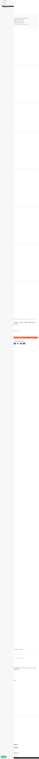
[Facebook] (19, 350)
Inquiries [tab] (20, 649)
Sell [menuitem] (3, 5)
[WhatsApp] (19, 352)
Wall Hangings (16, 319)
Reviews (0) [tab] (16, 649)
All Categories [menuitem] (5, 0)
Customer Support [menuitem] (5, 7)
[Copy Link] (19, 354)
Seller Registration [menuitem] (6, 6)
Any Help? (3, 756)
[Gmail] (19, 349)
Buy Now (19, 337)
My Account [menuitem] (4, 1)
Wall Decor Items (17, 339)
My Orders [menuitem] (4, 2)
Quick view (19, 450)
